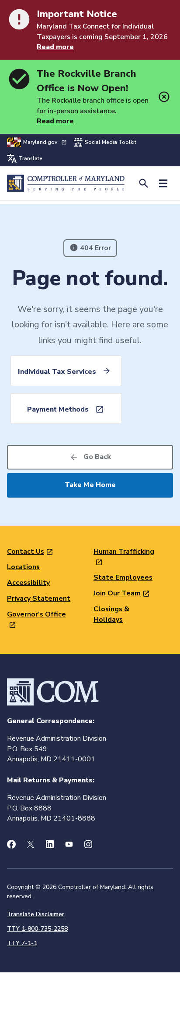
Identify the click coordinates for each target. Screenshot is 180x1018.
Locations (23, 567)
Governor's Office (36, 614)
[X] (30, 844)
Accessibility (28, 583)
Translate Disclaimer (35, 914)
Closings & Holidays (111, 614)
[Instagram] (88, 844)
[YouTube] (69, 844)
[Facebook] (11, 844)
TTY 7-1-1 (22, 943)
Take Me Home (90, 485)
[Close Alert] (164, 97)
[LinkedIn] (49, 844)
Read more (55, 47)
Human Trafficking (123, 551)
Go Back (97, 457)
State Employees (122, 577)
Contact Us (25, 551)
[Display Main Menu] (163, 183)
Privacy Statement (38, 598)
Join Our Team (117, 593)
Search (143, 183)
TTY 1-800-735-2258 (37, 929)
